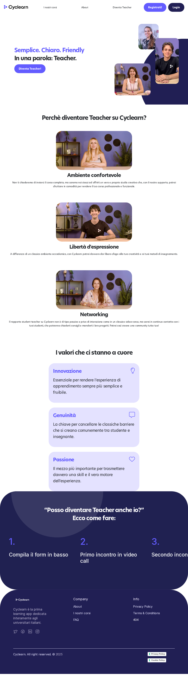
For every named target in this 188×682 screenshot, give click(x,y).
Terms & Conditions (146, 613)
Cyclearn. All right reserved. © (34, 654)
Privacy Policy (142, 606)
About (77, 606)
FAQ (76, 620)
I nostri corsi (82, 613)
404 (135, 620)
